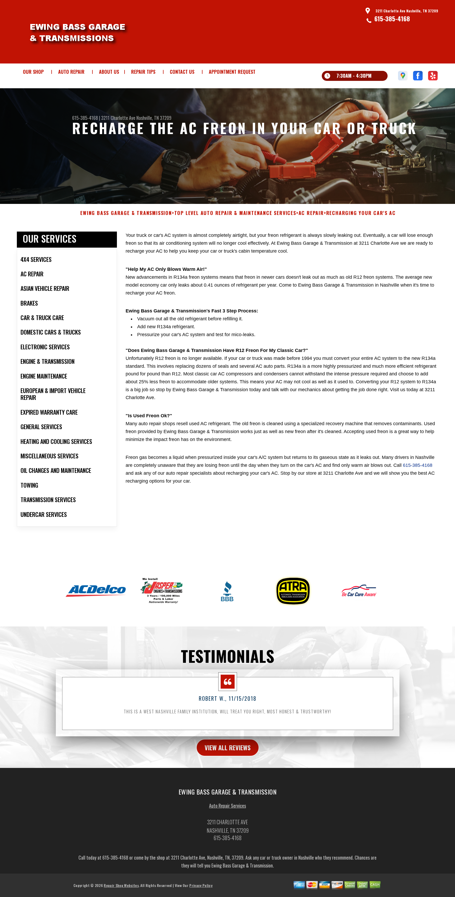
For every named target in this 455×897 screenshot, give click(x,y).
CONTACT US (182, 71)
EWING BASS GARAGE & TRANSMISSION (126, 213)
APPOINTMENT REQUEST (232, 71)
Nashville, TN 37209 (153, 117)
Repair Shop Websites (121, 885)
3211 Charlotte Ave (118, 117)
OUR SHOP (33, 71)
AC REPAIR (311, 213)
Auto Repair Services (227, 805)
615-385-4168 (392, 18)
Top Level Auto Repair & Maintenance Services (235, 213)
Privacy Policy (200, 885)
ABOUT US (109, 71)
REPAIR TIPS (143, 71)
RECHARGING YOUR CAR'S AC (361, 213)
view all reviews (228, 747)
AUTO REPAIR (71, 71)
